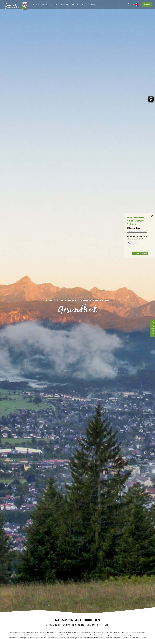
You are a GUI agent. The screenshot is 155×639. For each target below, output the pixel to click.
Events (94, 4)
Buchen (147, 4)
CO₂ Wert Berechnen (140, 253)
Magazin (84, 4)
